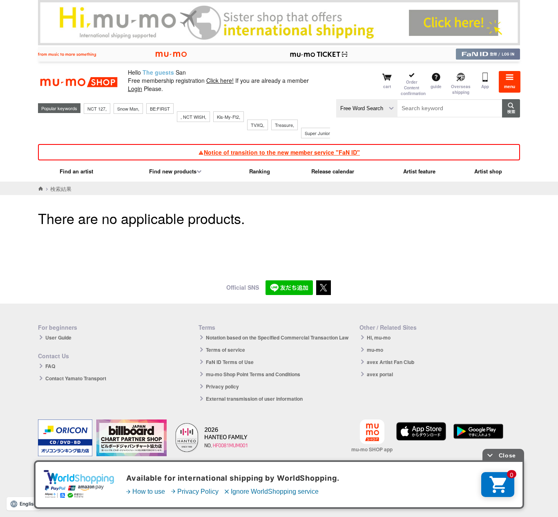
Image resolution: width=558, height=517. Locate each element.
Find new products (172, 171)
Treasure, (284, 125)
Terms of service (225, 349)
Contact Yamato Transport (75, 378)
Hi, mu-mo (379, 337)
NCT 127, (97, 108)
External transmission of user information (254, 398)
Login (135, 88)
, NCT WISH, (193, 116)
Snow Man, (128, 108)
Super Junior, (318, 133)
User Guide (58, 337)
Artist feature (419, 171)
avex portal (380, 374)
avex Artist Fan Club (390, 362)
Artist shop (488, 171)
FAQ (50, 366)
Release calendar (332, 171)
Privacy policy (222, 386)
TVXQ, (257, 125)
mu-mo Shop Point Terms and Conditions (253, 374)
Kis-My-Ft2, (228, 116)
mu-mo (375, 349)
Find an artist (76, 171)
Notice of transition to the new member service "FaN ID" (282, 152)
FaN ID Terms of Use (230, 362)
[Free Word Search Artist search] (366, 108)
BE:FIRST (160, 108)
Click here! (220, 80)
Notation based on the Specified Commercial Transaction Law (277, 337)
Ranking (259, 171)
